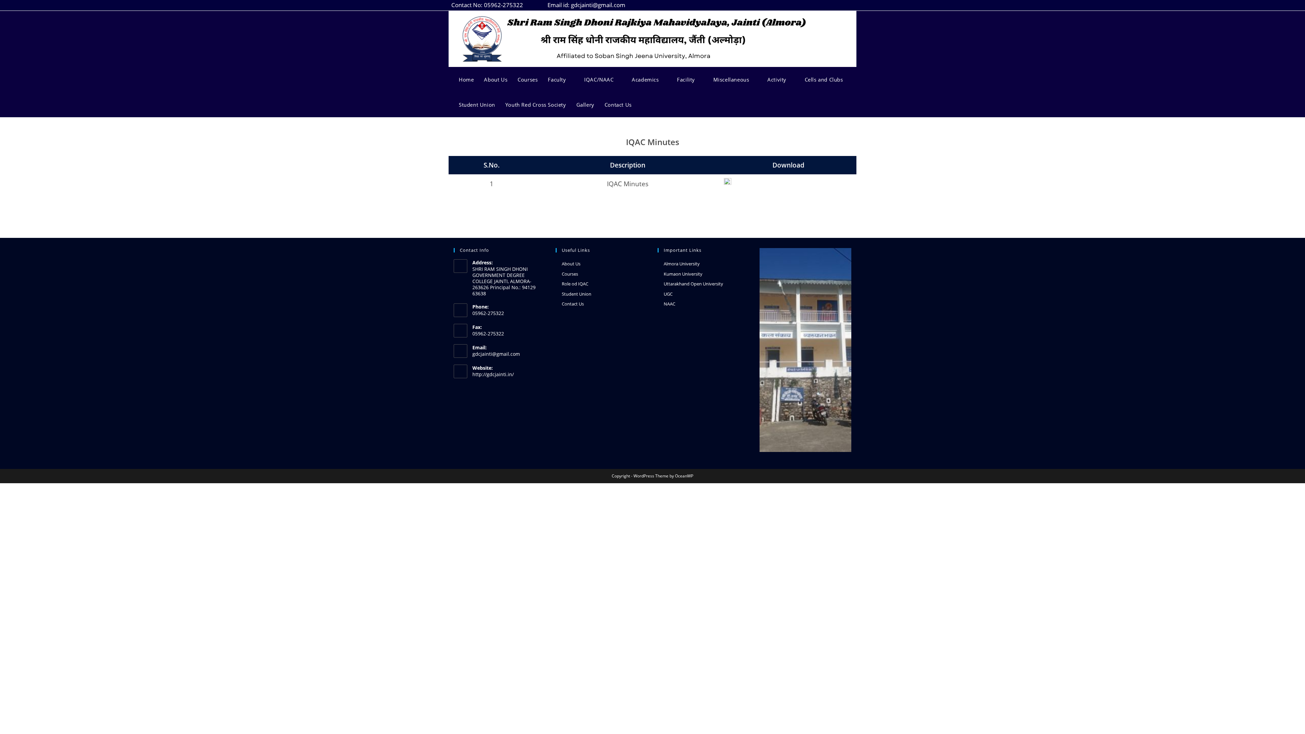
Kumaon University (683, 274)
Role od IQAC (575, 284)
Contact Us (573, 304)
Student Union (576, 294)
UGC (668, 294)
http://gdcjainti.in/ (493, 374)
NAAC (669, 304)
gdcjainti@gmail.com (496, 354)
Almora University (682, 264)
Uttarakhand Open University (693, 284)
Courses (570, 274)
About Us (571, 264)
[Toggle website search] (644, 104)
